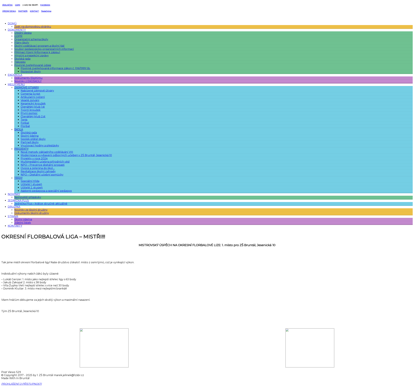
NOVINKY (14, 194)
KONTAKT (34, 11)
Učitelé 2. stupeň (32, 187)
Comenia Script (30, 93)
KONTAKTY (15, 225)
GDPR (17, 5)
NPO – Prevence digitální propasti (43, 164)
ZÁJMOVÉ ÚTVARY (26, 87)
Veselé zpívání (30, 100)
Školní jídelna (29, 135)
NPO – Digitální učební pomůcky (42, 174)
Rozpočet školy (31, 71)
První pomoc (29, 113)
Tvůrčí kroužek (30, 110)
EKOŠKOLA (15, 74)
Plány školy (21, 42)
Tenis (24, 119)
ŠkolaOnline (46, 11)
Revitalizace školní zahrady (38, 171)
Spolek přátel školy (33, 139)
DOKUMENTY (17, 29)
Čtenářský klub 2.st (33, 116)
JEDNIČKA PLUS (18, 200)
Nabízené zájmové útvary (37, 90)
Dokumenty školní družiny (31, 213)
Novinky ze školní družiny (31, 209)
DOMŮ (12, 23)
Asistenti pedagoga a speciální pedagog (46, 190)
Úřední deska (23, 32)
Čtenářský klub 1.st (33, 106)
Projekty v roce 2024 (34, 158)
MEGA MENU (16, 84)
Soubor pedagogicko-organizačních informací (44, 49)
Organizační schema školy (31, 39)
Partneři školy (30, 142)
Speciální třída (30, 181)
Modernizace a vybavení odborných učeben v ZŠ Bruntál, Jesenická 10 (66, 155)
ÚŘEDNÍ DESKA (9, 11)
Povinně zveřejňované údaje (32, 65)
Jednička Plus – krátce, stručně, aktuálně (40, 203)
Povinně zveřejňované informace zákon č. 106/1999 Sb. (55, 68)
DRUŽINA (14, 206)
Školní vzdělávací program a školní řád (39, 45)
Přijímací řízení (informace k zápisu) (37, 52)
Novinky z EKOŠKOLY (28, 81)
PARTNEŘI (22, 11)
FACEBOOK (45, 5)
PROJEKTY (21, 148)
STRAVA (13, 216)
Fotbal (25, 122)
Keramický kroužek (33, 103)
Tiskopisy (20, 62)
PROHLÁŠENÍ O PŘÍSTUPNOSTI (21, 383)
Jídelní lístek (22, 222)
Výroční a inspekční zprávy (31, 55)
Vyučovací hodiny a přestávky (40, 145)
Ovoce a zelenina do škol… (38, 168)
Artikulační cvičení (33, 97)
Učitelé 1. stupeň (31, 184)
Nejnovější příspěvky (27, 197)
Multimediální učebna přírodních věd (45, 161)
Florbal (25, 126)
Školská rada (22, 58)
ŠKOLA (18, 129)
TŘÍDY (18, 178)
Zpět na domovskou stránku (32, 26)
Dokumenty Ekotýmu (28, 78)
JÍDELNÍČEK (7, 5)
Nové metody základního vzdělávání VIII (47, 152)
